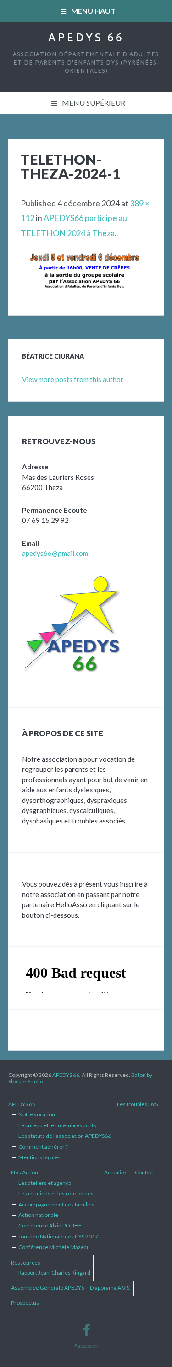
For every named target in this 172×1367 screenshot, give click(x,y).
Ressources (25, 1262)
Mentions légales (39, 1157)
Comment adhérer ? (43, 1146)
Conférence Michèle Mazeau (54, 1246)
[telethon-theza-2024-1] (86, 260)
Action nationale (38, 1214)
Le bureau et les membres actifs (57, 1125)
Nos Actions (26, 1172)
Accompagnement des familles (56, 1204)
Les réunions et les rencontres (56, 1193)
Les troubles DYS (137, 1104)
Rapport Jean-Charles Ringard (54, 1272)
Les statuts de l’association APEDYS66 (64, 1135)
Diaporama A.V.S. (110, 1287)
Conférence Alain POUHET (51, 1225)
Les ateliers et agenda (45, 1182)
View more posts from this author (72, 379)
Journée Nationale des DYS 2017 (58, 1236)
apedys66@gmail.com (55, 553)
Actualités (116, 1172)
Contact (144, 1172)
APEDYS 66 (86, 38)
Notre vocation (36, 1114)
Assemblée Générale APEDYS (47, 1287)
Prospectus (25, 1302)
